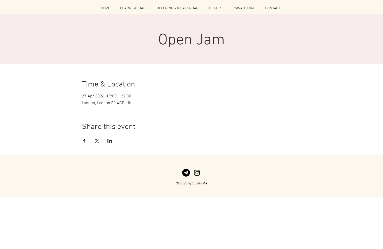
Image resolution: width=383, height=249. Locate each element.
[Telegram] (186, 173)
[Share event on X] (97, 141)
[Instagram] (197, 173)
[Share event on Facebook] (84, 141)
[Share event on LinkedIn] (109, 141)
